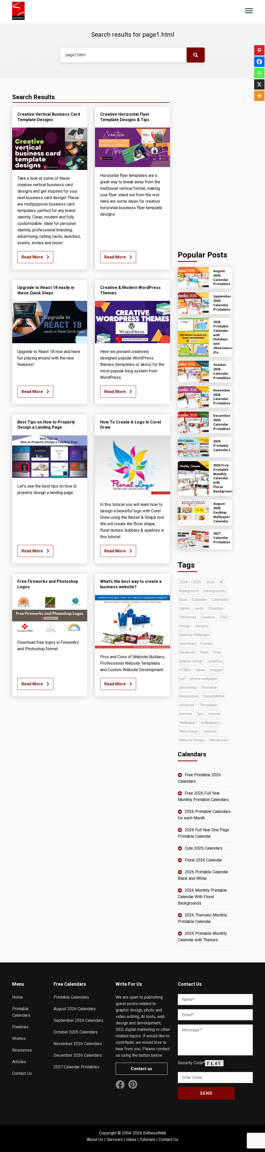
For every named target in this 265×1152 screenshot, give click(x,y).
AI (221, 582)
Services (115, 1139)
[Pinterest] (259, 50)
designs (202, 626)
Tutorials (147, 1139)
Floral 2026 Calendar (203, 860)
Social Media (213, 696)
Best (183, 600)
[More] (259, 96)
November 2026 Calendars (78, 1043)
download (187, 643)
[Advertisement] (205, 162)
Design (184, 626)
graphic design (191, 661)
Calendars (220, 600)
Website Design (191, 740)
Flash (204, 652)
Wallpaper (187, 722)
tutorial (214, 714)
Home (17, 997)
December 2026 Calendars (78, 1055)
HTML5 (185, 670)
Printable (209, 687)
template (186, 705)
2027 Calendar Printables (76, 1066)
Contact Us (22, 1073)
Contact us (141, 1068)
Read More (32, 257)
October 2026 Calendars (76, 1032)
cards (198, 608)
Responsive (188, 696)
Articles (19, 1061)
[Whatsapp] (259, 73)
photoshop (188, 687)
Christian (216, 608)
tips (200, 714)
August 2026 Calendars (75, 1008)
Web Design (188, 731)
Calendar (199, 600)
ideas (200, 670)
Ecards (206, 643)
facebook (187, 652)
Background (189, 591)
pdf (182, 679)
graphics (215, 661)
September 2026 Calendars (78, 1020)
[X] (259, 84)
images (216, 670)
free (217, 652)
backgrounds (214, 591)
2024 (183, 582)
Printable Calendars (71, 997)
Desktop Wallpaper (194, 635)
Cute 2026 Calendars (204, 848)
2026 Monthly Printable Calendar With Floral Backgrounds (202, 897)
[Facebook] (259, 62)
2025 (197, 582)
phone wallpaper (203, 679)
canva (184, 608)
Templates (208, 705)
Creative (208, 617)
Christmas (187, 617)
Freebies (20, 1026)
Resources (22, 1050)
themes (185, 714)
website (210, 731)
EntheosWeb (154, 1133)
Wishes (19, 1038)
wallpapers (210, 722)
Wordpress (218, 740)
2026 (210, 582)
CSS (223, 617)
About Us (95, 1139)
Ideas (131, 1139)
